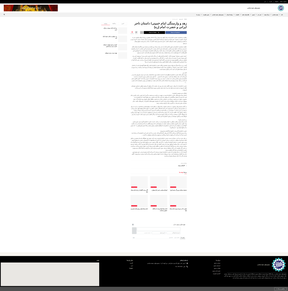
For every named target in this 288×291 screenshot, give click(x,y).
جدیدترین (171, 237)
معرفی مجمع (217, 263)
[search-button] (4, 14)
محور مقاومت (206, 14)
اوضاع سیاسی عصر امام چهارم (159, 190)
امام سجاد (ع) (175, 19)
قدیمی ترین (176, 237)
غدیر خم (259, 14)
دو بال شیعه (266, 14)
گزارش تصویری (216, 273)
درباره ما (198, 14)
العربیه (270, 1)
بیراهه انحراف (229, 14)
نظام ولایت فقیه (245, 14)
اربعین (253, 14)
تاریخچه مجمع (217, 265)
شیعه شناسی (275, 14)
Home (185, 19)
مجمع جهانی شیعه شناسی (218, 14)
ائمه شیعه (181, 19)
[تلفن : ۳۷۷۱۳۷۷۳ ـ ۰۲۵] (187, 266)
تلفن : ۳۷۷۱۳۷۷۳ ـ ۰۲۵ (180, 266)
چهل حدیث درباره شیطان (111, 53)
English (276, 1)
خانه (282, 14)
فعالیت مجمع (217, 268)
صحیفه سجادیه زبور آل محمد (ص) (178, 190)
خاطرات (237, 14)
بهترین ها (182, 237)
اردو (265, 1)
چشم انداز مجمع (216, 271)
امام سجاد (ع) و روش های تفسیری (139, 208)
